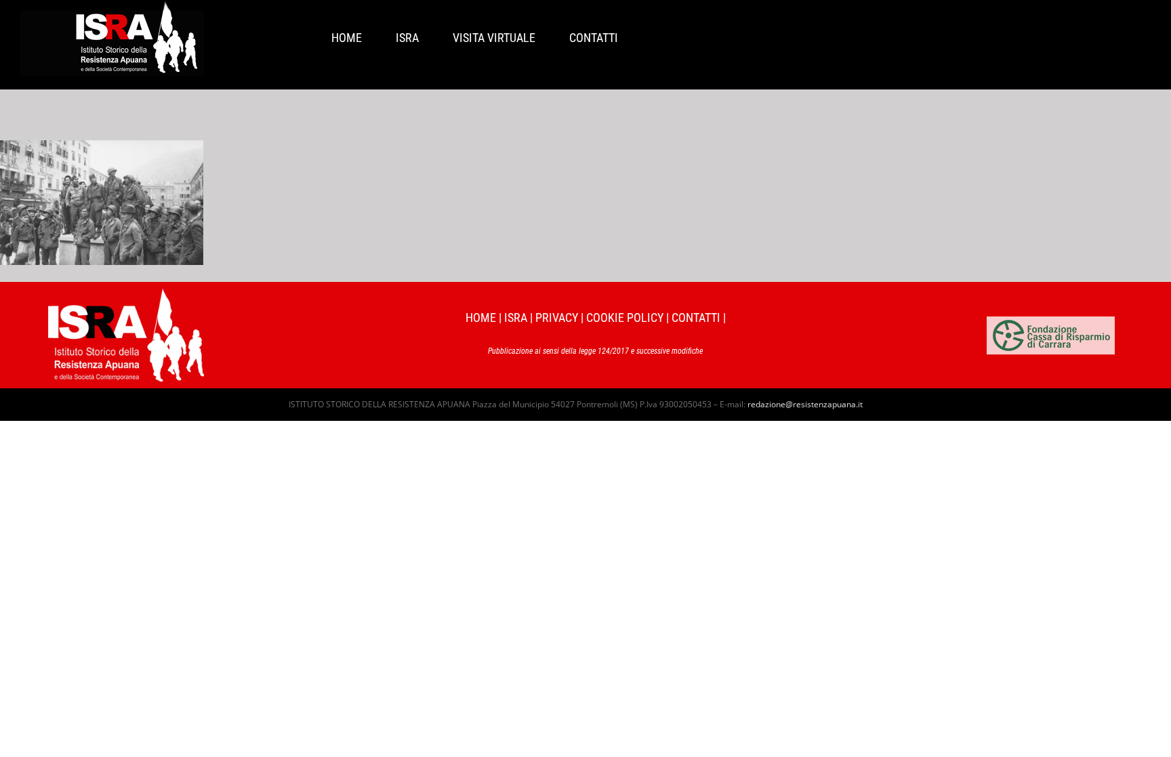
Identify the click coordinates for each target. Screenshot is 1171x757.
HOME (481, 317)
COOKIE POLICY (624, 317)
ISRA (515, 317)
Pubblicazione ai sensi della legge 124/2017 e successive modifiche (595, 351)
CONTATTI (696, 317)
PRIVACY (556, 317)
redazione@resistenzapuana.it (805, 404)
